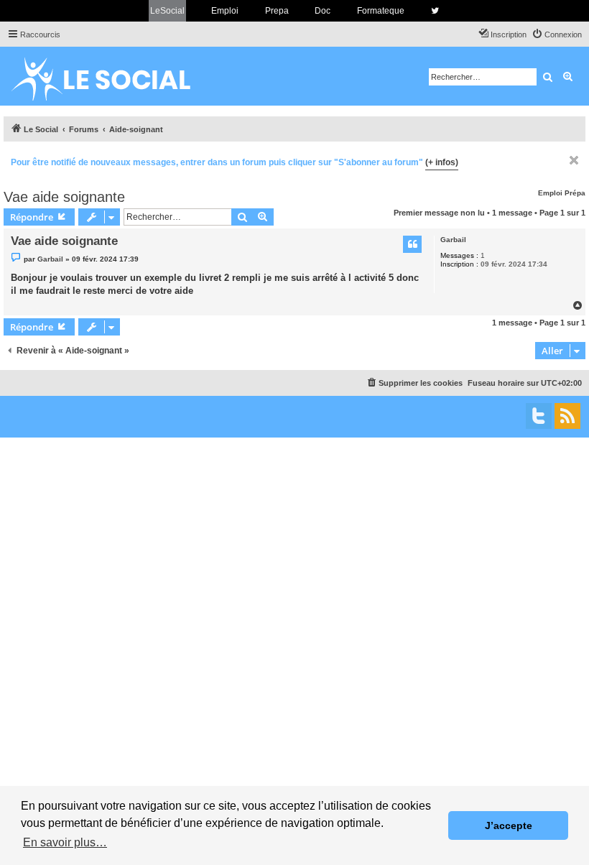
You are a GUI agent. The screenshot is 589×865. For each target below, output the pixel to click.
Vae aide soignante (64, 197)
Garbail (453, 240)
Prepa (277, 11)
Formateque (380, 11)
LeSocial (167, 11)
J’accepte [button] (508, 825)
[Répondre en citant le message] (412, 244)
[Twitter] (539, 416)
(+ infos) (441, 162)
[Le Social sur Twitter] (435, 11)
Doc (322, 11)
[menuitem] (557, 34)
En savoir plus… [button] (65, 842)
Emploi (224, 11)
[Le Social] (112, 76)
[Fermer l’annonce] (574, 160)
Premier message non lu (439, 212)
